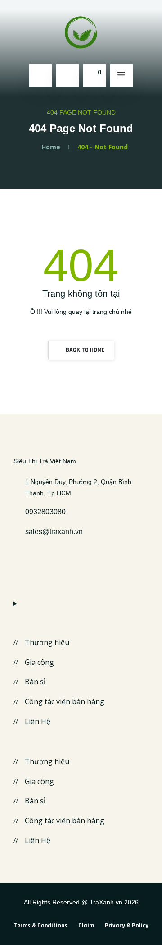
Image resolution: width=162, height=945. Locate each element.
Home (50, 147)
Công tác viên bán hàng (64, 701)
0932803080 (45, 512)
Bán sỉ (35, 682)
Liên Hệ (37, 721)
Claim (86, 926)
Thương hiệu (47, 642)
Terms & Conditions (41, 926)
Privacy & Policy (126, 926)
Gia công (39, 662)
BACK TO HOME (84, 350)
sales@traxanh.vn (54, 531)
